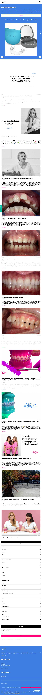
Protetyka (3, 601)
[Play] (34, 535)
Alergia (3, 546)
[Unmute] (36, 535)
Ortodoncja (3, 588)
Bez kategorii (4, 549)
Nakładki (3, 577)
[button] (21, 523)
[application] (21, 523)
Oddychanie (4, 585)
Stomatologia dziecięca (5, 606)
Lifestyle (3, 572)
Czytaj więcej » (17, 693)
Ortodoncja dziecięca (5, 590)
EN (37, 1)
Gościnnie (3, 562)
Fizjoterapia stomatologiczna (6, 559)
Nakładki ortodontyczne (5, 580)
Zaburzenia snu (4, 621)
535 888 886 (3, 664)
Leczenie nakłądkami (5, 567)
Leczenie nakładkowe (5, 570)
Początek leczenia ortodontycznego (7, 593)
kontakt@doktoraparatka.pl (5, 665)
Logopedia (3, 575)
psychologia (4, 603)
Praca (3, 598)
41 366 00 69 (3, 663)
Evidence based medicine (6, 557)
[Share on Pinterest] (4, 94)
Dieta (2, 554)
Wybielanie (3, 614)
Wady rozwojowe (4, 611)
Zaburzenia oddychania (5, 619)
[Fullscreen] (37, 535)
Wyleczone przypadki (5, 616)
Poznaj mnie (21, 15)
